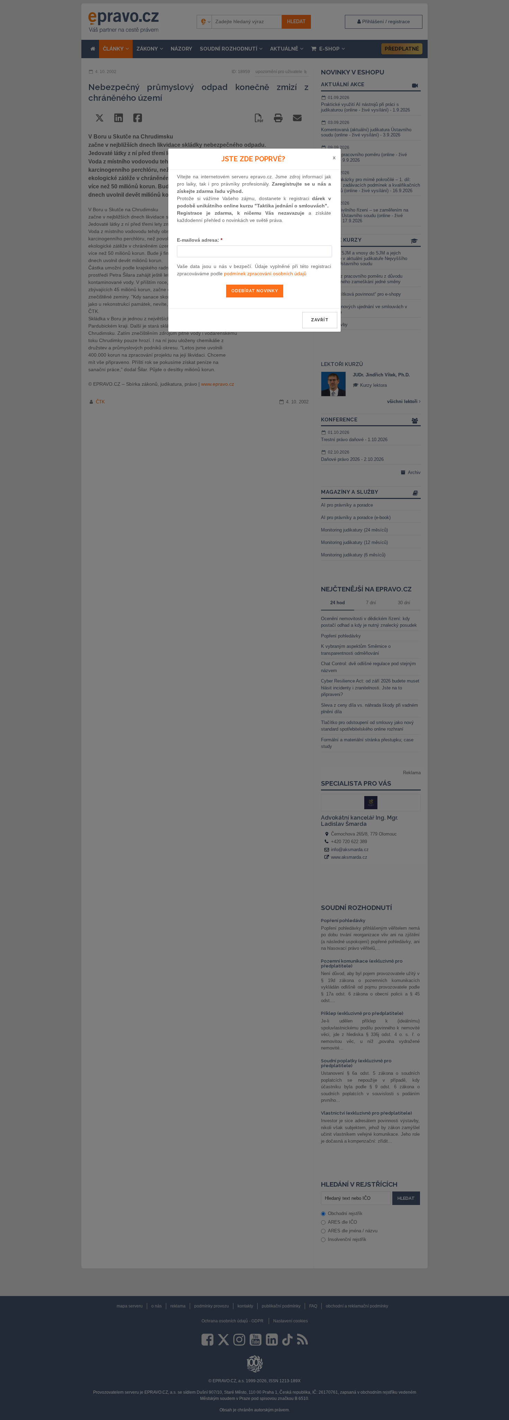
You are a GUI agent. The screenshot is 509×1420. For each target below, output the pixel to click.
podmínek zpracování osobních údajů (265, 273)
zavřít (320, 320)
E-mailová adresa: (199, 240)
